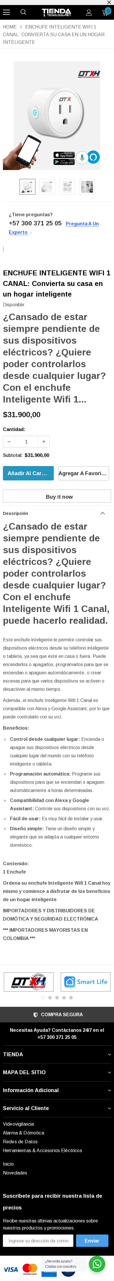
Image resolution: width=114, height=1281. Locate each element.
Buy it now (59, 497)
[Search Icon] (23, 12)
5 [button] (71, 997)
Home (10, 26)
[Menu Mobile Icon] (6, 12)
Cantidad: (14, 429)
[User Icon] (89, 12)
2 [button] (50, 997)
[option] (57, 115)
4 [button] (64, 997)
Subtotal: (13, 455)
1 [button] (43, 997)
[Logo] (56, 12)
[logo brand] (28, 981)
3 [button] (57, 997)
